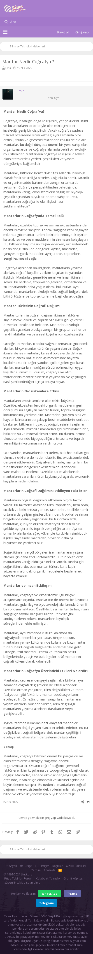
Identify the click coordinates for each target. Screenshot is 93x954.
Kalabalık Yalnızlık (48, 878)
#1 (88, 802)
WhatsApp (50, 893)
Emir (8, 68)
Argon (12, 866)
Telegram (46, 903)
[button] (5, 32)
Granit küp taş (73, 878)
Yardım (36, 870)
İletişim (44, 866)
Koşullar (57, 866)
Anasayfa (50, 870)
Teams (72, 893)
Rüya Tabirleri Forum (18, 878)
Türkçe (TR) (30, 866)
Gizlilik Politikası (76, 866)
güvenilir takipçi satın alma (22, 882)
